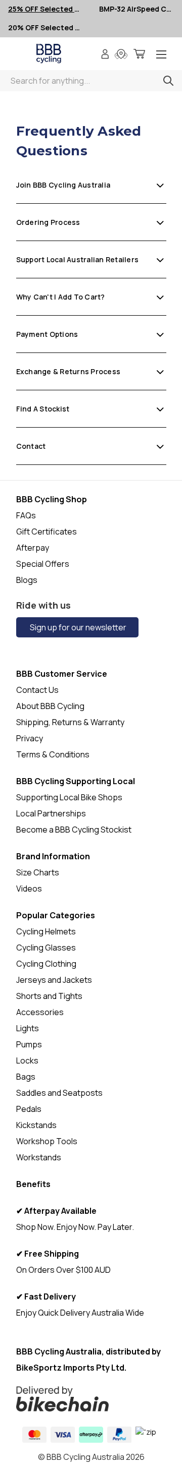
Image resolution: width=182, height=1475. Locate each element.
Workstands (38, 1157)
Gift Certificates (46, 531)
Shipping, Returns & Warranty (70, 722)
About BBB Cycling (50, 706)
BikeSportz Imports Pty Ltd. (71, 1367)
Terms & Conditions (52, 754)
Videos (29, 888)
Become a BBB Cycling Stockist (73, 829)
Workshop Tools (46, 1141)
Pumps (29, 1044)
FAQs (26, 515)
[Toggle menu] (161, 55)
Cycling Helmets (46, 931)
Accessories (40, 1012)
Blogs (26, 579)
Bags (25, 1076)
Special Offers (42, 563)
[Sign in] (105, 55)
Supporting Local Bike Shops (69, 797)
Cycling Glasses (46, 947)
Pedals (28, 1108)
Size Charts (37, 872)
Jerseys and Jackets (54, 979)
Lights (27, 1028)
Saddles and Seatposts (59, 1092)
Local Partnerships (51, 813)
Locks (27, 1060)
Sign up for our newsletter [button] (77, 627)
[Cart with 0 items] (139, 55)
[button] (91, 1398)
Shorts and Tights (49, 995)
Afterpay (32, 547)
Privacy (29, 738)
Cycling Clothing (46, 963)
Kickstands (36, 1125)
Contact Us (37, 689)
